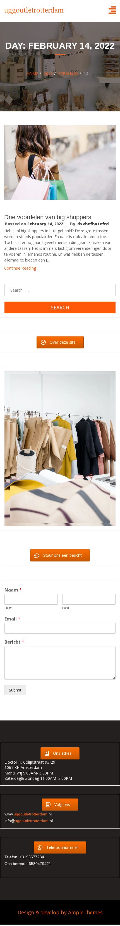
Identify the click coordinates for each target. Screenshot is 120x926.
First (7, 608)
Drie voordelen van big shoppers (47, 217)
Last (65, 608)
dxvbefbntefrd (93, 223)
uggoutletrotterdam (34, 10)
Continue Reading (20, 268)
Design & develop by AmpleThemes (60, 912)
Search (60, 307)
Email (12, 619)
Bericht (14, 642)
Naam (13, 590)
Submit (15, 690)
